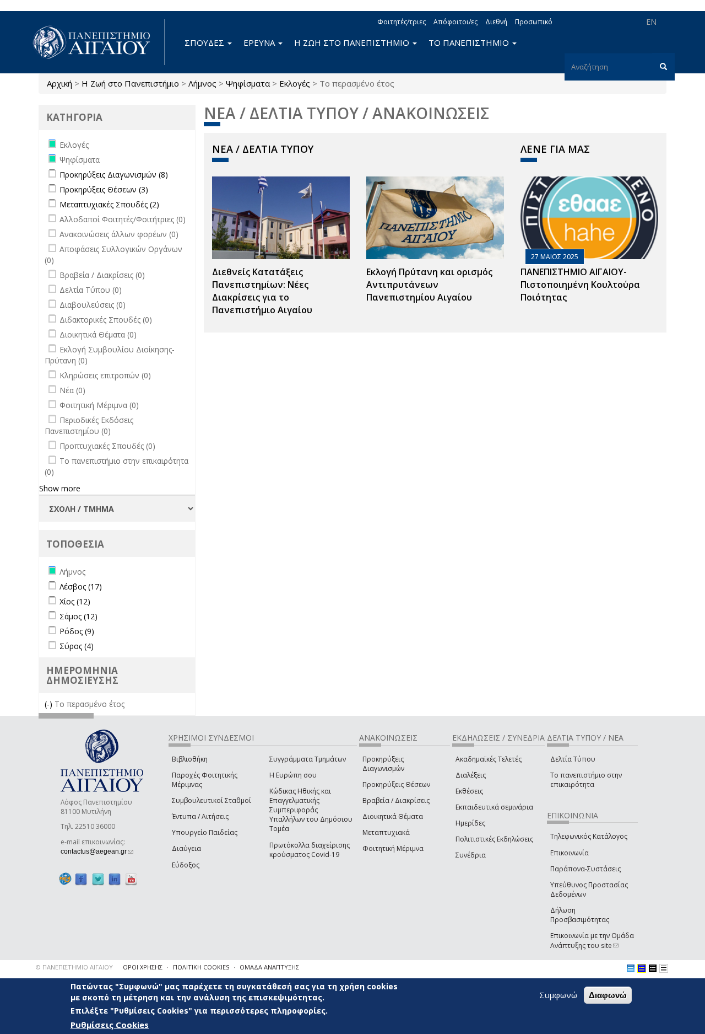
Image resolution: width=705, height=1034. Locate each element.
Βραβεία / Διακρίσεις (396, 800)
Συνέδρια (470, 855)
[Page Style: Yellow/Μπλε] (641, 968)
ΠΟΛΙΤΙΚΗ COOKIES (201, 967)
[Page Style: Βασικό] (630, 968)
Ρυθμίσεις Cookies (109, 1024)
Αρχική (59, 83)
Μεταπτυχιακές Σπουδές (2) (109, 204)
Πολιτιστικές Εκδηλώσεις (494, 839)
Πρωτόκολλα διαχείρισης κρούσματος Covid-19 (309, 849)
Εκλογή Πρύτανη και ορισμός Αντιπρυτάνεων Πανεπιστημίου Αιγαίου (429, 284)
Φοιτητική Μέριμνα (393, 848)
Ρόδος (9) (76, 631)
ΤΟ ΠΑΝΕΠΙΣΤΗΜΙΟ (470, 42)
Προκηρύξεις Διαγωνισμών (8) (113, 174)
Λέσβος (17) (80, 586)
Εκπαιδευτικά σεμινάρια (494, 807)
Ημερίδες (470, 823)
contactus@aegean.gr (97, 851)
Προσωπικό (533, 21)
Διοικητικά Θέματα (392, 816)
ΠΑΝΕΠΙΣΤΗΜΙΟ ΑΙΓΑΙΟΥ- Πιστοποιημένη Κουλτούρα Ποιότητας (580, 284)
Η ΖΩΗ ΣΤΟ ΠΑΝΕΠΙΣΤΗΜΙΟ (352, 42)
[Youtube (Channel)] (131, 879)
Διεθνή (496, 21)
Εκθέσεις (469, 791)
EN (651, 22)
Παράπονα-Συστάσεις (585, 869)
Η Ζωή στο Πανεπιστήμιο (130, 83)
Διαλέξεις (470, 775)
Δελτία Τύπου (572, 759)
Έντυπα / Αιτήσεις (200, 816)
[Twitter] (98, 879)
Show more (59, 488)
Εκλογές (294, 83)
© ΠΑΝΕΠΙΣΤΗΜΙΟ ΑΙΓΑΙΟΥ (74, 967)
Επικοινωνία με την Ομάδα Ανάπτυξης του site (592, 940)
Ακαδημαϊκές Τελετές (488, 759)
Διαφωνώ (608, 995)
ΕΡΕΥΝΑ (260, 42)
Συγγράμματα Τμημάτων (307, 759)
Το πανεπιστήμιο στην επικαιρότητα (586, 779)
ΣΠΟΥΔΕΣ (205, 42)
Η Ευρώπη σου (293, 775)
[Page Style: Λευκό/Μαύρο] (652, 968)
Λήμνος (202, 83)
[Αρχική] (97, 42)
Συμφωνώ (558, 994)
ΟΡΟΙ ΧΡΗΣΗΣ (142, 967)
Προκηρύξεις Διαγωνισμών (383, 763)
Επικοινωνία (569, 853)
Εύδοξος (185, 865)
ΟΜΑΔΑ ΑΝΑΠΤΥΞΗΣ (269, 967)
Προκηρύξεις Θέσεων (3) (103, 189)
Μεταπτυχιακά (386, 832)
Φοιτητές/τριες (401, 21)
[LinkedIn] (115, 879)
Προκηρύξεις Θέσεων (396, 784)
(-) (50, 704)
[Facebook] (81, 879)
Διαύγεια (186, 848)
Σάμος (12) (78, 616)
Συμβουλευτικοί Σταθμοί (211, 800)
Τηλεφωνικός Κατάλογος (588, 836)
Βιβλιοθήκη (190, 759)
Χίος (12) (74, 601)
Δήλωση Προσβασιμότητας (579, 915)
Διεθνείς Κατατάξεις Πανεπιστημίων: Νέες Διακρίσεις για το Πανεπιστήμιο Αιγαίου (262, 291)
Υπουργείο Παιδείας (204, 832)
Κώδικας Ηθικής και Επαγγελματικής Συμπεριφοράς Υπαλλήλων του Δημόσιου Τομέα (310, 810)
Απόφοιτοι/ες (455, 21)
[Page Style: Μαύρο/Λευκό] (663, 968)
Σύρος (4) (76, 646)
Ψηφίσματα (248, 83)
